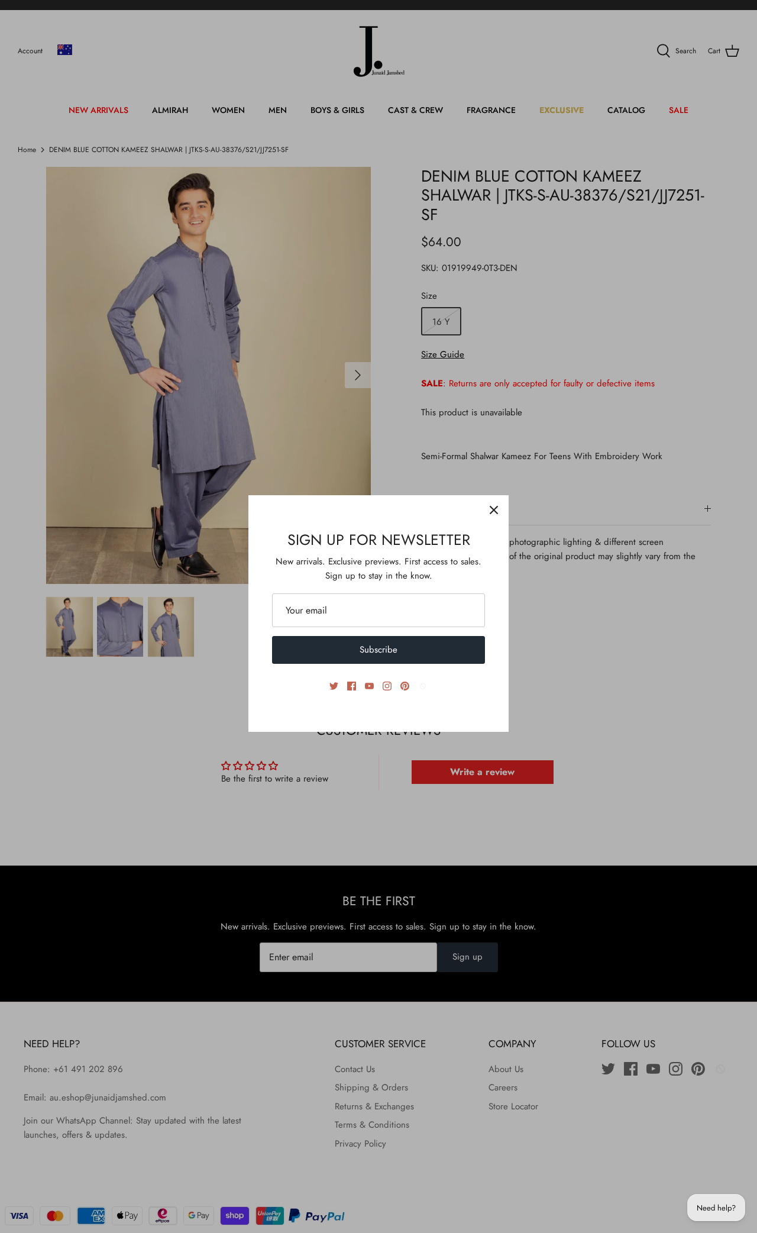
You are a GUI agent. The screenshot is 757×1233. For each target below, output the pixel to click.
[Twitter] (333, 686)
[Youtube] (369, 686)
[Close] (494, 510)
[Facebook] (351, 686)
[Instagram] (387, 686)
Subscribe (378, 649)
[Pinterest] (404, 686)
